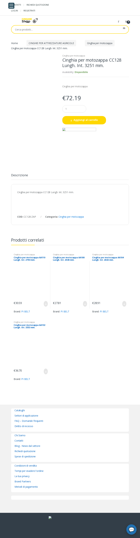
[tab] (19, 177)
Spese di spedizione (25, 456)
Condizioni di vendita (26, 465)
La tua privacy (22, 476)
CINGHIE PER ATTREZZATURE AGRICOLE (51, 43)
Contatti (19, 440)
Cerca (124, 29)
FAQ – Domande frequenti (29, 420)
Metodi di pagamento (26, 486)
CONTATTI (16, 4)
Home (14, 43)
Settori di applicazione (26, 415)
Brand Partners (23, 481)
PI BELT (25, 311)
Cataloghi (20, 410)
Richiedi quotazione (25, 451)
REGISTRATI (29, 10)
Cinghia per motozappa (99, 43)
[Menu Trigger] (11, 6)
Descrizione (19, 175)
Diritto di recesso (24, 426)
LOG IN (14, 10)
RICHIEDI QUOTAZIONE (38, 4)
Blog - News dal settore (27, 445)
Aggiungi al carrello (86, 119)
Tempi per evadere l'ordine (29, 470)
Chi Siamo (20, 435)
